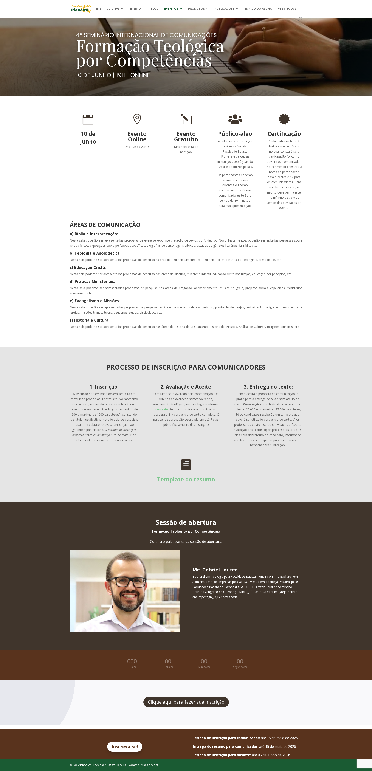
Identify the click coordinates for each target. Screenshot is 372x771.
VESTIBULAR (287, 9)
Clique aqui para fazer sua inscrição (186, 702)
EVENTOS (171, 9)
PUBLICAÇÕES (224, 9)
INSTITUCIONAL (107, 9)
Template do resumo (186, 479)
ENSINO (135, 9)
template (161, 409)
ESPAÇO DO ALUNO (258, 9)
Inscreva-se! (125, 746)
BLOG (155, 9)
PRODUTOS (196, 9)
